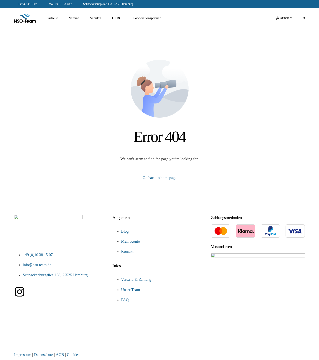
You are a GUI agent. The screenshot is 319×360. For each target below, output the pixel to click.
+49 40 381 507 (27, 4)
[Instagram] (19, 291)
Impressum (22, 354)
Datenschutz (43, 354)
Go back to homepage (159, 177)
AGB (60, 354)
